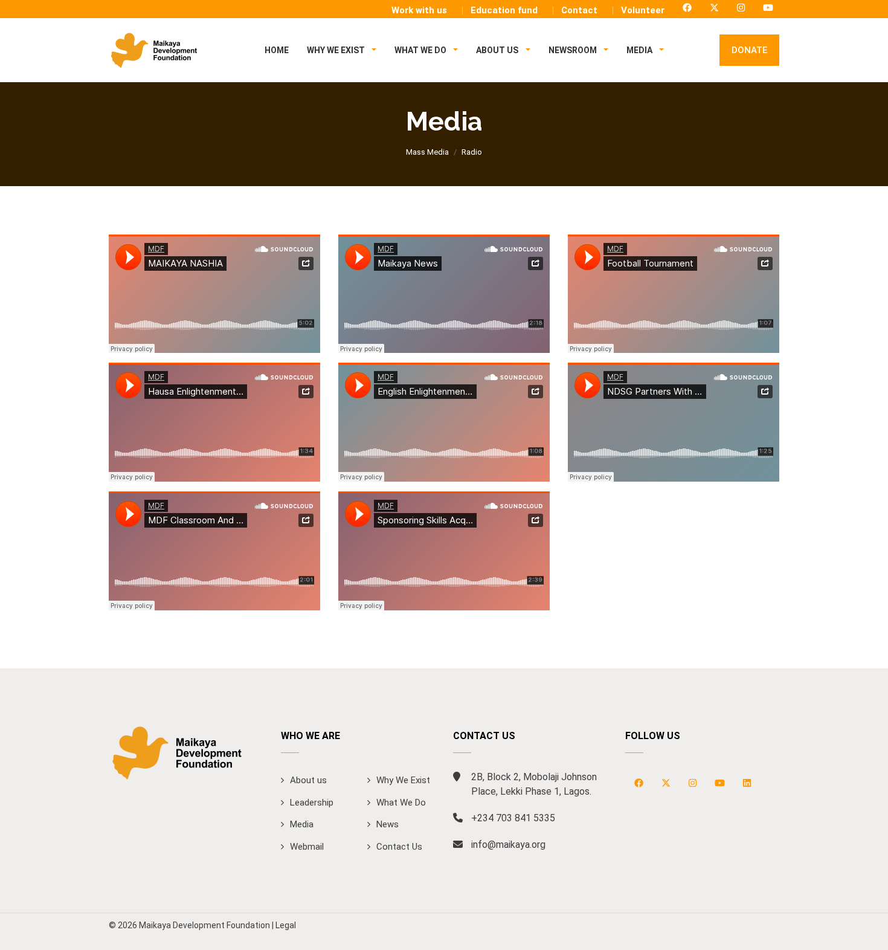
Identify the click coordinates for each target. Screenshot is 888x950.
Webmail (307, 846)
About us (308, 780)
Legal (285, 925)
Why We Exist (403, 780)
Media (302, 824)
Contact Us (399, 846)
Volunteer (642, 10)
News (387, 824)
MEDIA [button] (640, 50)
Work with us (419, 10)
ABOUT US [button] (498, 50)
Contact (579, 10)
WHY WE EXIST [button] (337, 50)
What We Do (401, 802)
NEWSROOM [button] (574, 50)
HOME (277, 50)
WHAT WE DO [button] (421, 50)
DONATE (749, 50)
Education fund (504, 10)
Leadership (311, 802)
